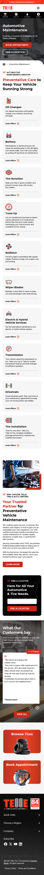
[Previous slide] (31, 708)
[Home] (16, 804)
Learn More (10, 123)
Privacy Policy (10, 868)
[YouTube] (16, 845)
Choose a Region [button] (12, 823)
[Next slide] (37, 708)
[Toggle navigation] (38, 8)
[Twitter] (11, 845)
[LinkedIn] (21, 845)
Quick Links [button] (9, 814)
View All (22, 714)
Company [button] (9, 831)
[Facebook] (6, 845)
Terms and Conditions (27, 868)
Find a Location (15, 52)
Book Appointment (17, 45)
